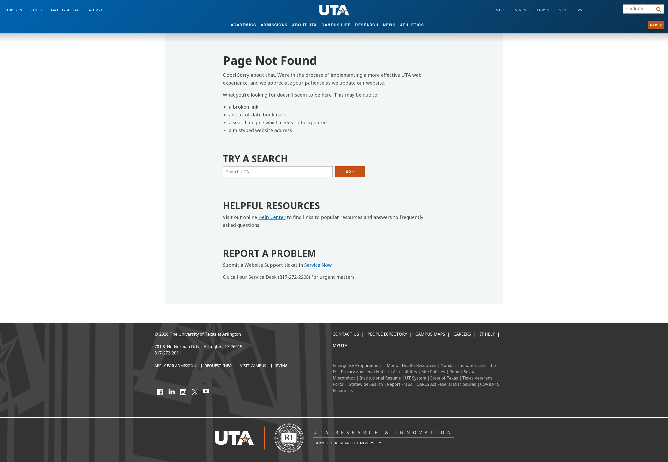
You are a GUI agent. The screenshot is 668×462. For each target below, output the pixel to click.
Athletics (412, 24)
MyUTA (340, 345)
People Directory (387, 334)
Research (366, 24)
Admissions (274, 24)
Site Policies (433, 372)
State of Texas (444, 378)
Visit (563, 10)
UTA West (542, 10)
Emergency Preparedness (358, 365)
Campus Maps (430, 334)
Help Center (271, 217)
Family (37, 10)
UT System (415, 378)
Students (13, 10)
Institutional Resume (380, 378)
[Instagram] (183, 392)
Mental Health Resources (411, 365)
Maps (500, 10)
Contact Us (346, 334)
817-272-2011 (167, 353)
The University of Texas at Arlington (205, 334)
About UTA (304, 24)
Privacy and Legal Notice (365, 372)
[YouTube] (206, 392)
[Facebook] (160, 392)
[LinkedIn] (172, 392)
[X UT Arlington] (195, 392)
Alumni (95, 10)
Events (520, 10)
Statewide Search (366, 384)
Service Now (317, 265)
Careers (462, 334)
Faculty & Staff (66, 10)
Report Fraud (400, 384)
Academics (243, 24)
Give (580, 10)
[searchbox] (639, 9)
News (389, 24)
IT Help (487, 334)
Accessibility (405, 372)
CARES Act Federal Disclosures (446, 384)
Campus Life (336, 24)
